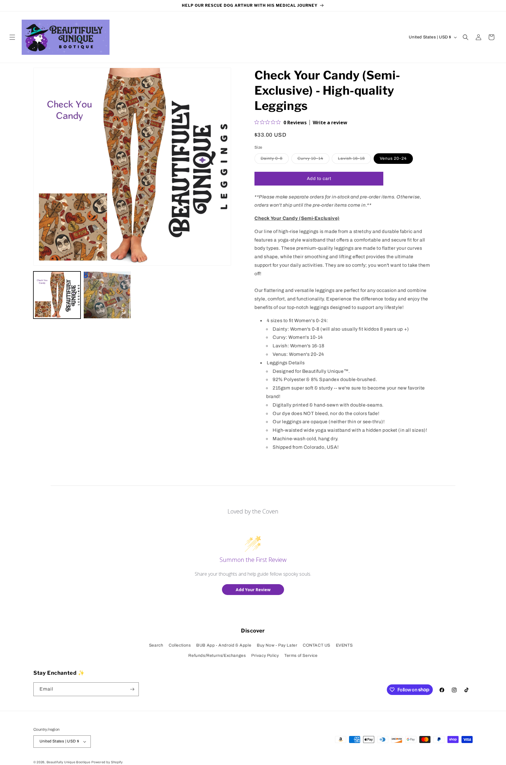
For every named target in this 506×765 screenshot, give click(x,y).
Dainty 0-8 (275, 160)
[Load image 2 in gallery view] (107, 295)
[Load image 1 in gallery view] (57, 295)
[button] (12, 37)
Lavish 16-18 (354, 160)
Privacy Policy (265, 655)
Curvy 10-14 (313, 160)
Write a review (330, 122)
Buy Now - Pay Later (277, 645)
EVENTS (344, 645)
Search (156, 645)
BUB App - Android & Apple (223, 645)
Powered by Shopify (107, 762)
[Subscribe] (132, 689)
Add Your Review (253, 589)
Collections (180, 645)
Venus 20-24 (393, 158)
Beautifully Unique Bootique (68, 762)
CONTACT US (316, 645)
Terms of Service (301, 655)
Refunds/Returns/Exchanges (217, 655)
